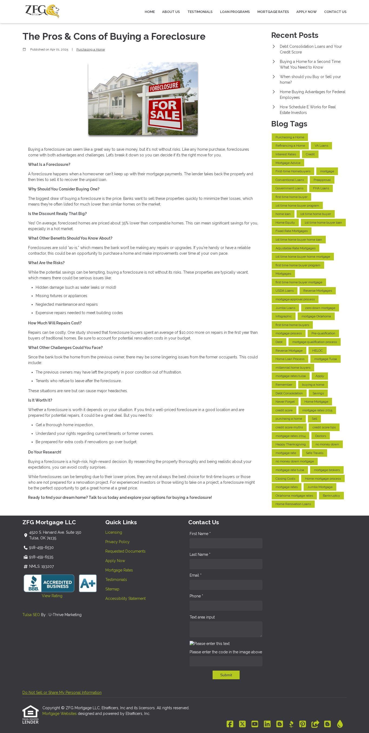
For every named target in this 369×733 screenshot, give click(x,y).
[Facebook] (230, 724)
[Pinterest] (302, 724)
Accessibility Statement (125, 598)
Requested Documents (125, 551)
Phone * (196, 596)
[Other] (315, 724)
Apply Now (306, 12)
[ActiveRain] (340, 724)
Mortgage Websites (60, 713)
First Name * (200, 534)
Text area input (202, 617)
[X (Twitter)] (242, 724)
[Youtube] (255, 724)
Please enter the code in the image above (226, 652)
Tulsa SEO (31, 615)
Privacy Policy (117, 542)
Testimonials (200, 12)
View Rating (42, 596)
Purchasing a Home (90, 49)
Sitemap (112, 589)
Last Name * (200, 554)
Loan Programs (235, 12)
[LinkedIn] (267, 724)
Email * (196, 575)
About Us (171, 12)
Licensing (113, 532)
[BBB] (291, 724)
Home (150, 12)
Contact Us (335, 12)
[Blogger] (279, 724)
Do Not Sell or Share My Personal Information (62, 692)
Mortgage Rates (273, 12)
